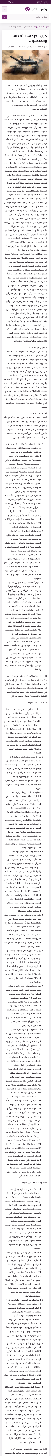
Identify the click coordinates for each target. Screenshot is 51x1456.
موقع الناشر (40, 9)
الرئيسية (46, 27)
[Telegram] (40, 2)
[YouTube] (37, 2)
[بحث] (4, 17)
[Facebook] (47, 2)
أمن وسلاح (36, 27)
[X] (44, 2)
